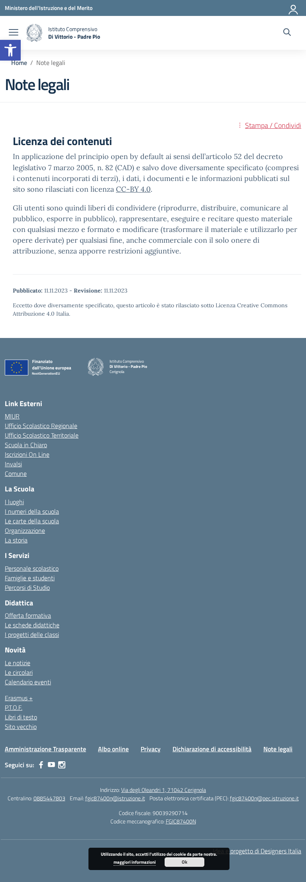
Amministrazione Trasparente (45, 749)
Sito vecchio (21, 726)
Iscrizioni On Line (27, 454)
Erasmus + (19, 698)
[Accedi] (293, 8)
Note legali (277, 749)
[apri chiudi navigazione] (13, 33)
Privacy (151, 749)
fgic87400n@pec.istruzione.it (264, 798)
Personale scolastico (32, 568)
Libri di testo (21, 717)
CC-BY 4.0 (133, 189)
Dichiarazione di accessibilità (212, 749)
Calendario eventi (28, 682)
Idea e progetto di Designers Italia (257, 851)
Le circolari (19, 672)
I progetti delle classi (32, 634)
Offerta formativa (28, 615)
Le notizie (17, 663)
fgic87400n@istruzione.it (115, 798)
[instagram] (61, 764)
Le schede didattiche (32, 625)
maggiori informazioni (135, 862)
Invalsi (13, 464)
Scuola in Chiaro (26, 445)
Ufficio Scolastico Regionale (41, 425)
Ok (184, 862)
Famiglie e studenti (30, 578)
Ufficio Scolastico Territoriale (41, 435)
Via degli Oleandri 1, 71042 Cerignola (163, 790)
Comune (16, 473)
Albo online (113, 749)
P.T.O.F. (13, 707)
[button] (10, 50)
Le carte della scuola (32, 521)
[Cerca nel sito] (287, 33)
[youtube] (51, 764)
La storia (16, 540)
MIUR (12, 416)
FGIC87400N (181, 821)
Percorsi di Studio (27, 587)
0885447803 (49, 798)
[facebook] (41, 764)
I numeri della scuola (32, 511)
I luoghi (14, 502)
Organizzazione (25, 530)
